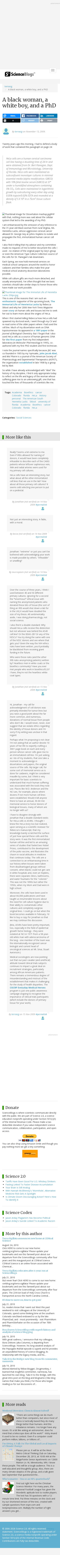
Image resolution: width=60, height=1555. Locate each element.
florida (26, 395)
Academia (17, 392)
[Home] (20, 75)
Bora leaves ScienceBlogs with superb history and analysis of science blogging (28, 1330)
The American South (33, 398)
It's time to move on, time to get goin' (21, 1300)
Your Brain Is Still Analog (18, 1187)
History (42, 395)
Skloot (33, 401)
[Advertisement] (30, 35)
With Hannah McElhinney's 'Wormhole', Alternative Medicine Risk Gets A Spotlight (31, 1192)
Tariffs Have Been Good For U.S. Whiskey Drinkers (31, 1181)
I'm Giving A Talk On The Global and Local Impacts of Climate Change (29, 1444)
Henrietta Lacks (20, 401)
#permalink (41, 504)
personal (16, 398)
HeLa (34, 395)
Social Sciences (23, 417)
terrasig (8, 86)
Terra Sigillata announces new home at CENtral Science (27, 1239)
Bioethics (28, 392)
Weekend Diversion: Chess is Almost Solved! (25, 1410)
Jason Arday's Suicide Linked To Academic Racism (30, 1220)
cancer (38, 392)
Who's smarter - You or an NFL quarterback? (26, 1479)
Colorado (16, 395)
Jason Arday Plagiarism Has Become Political (28, 1217)
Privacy (50, 1528)
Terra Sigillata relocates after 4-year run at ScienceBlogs (25, 1271)
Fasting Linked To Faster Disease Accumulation (29, 1184)
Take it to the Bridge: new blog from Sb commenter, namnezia (30, 1360)
